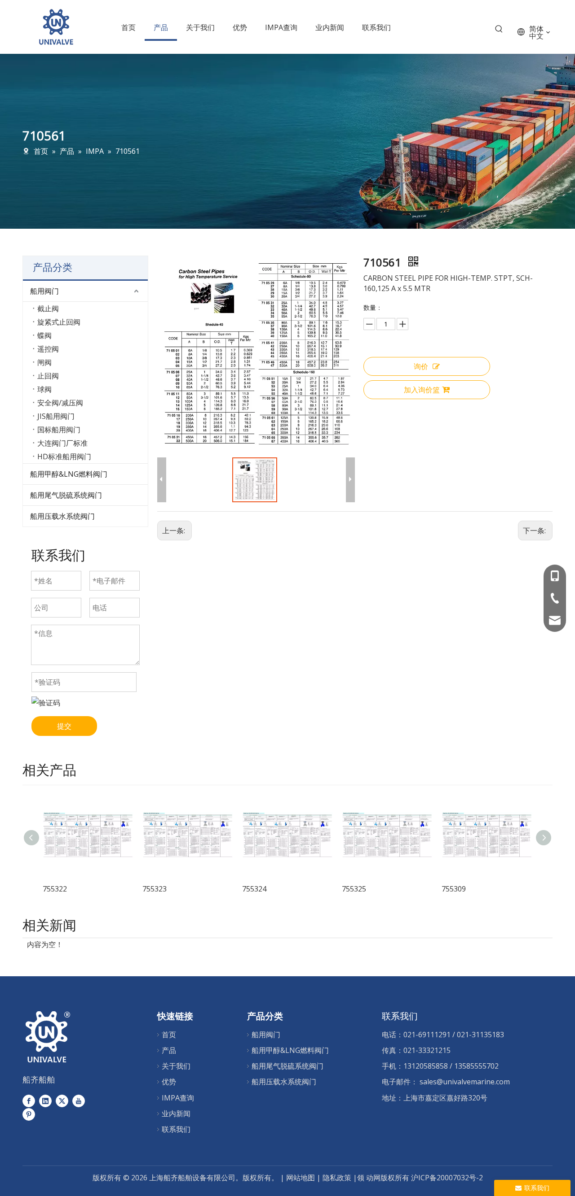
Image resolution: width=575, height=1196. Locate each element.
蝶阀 (44, 335)
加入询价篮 (422, 390)
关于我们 (176, 1066)
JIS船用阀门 (56, 416)
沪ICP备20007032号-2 (447, 1178)
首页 (169, 1034)
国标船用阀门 (58, 430)
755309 (374, 889)
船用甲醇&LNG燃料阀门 (68, 474)
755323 (74, 889)
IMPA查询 (178, 1098)
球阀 (44, 389)
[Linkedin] (45, 1101)
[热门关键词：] (499, 31)
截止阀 (48, 308)
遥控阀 (48, 349)
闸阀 (44, 362)
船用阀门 (44, 291)
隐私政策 (338, 1178)
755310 (473, 889)
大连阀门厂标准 (62, 443)
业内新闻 (176, 1113)
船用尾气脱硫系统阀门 (66, 495)
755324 (174, 889)
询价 (421, 366)
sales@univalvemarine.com (465, 1082)
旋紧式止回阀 (58, 322)
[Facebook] (28, 1101)
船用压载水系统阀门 (62, 516)
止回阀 (48, 376)
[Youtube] (78, 1101)
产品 (169, 1050)
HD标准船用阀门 (64, 456)
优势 (169, 1082)
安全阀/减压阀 (60, 403)
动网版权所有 (387, 1178)
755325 (274, 889)
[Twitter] (62, 1101)
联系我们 (176, 1129)
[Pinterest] (28, 1114)
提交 (64, 726)
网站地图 (300, 1178)
